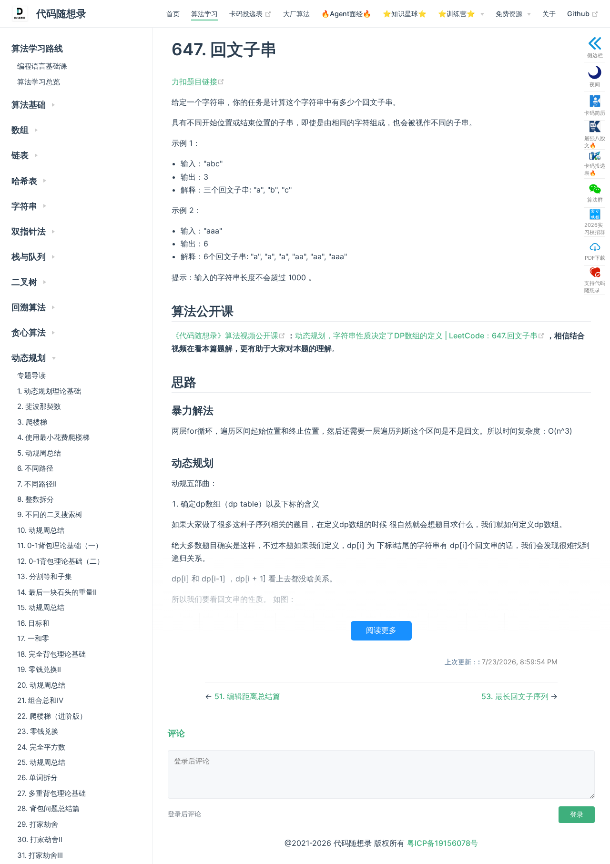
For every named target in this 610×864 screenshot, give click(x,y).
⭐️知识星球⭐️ (405, 14)
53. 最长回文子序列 (515, 696)
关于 (549, 14)
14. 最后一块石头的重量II (57, 592)
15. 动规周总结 (40, 607)
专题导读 (31, 375)
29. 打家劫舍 (37, 824)
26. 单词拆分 (37, 777)
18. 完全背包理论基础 (51, 654)
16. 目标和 (33, 623)
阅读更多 (381, 630)
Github (583, 13)
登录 (576, 814)
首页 (173, 14)
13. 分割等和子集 (44, 576)
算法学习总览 (38, 81)
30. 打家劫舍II (39, 839)
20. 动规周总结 (41, 685)
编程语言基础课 (42, 66)
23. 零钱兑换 (38, 731)
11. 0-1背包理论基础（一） (59, 545)
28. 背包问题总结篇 (48, 808)
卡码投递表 (250, 13)
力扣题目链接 (198, 81)
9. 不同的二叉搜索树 (49, 514)
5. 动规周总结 (39, 452)
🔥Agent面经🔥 (346, 14)
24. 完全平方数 (41, 747)
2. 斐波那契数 (39, 406)
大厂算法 (296, 14)
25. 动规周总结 (41, 762)
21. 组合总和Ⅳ (40, 700)
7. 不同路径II (37, 483)
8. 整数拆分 (35, 499)
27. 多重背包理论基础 (51, 793)
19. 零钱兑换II (39, 669)
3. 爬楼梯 (32, 422)
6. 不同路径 (35, 468)
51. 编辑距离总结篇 (247, 696)
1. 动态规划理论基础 (49, 391)
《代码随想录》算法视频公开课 (229, 335)
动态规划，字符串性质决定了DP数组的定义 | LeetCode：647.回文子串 (421, 335)
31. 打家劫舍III (40, 855)
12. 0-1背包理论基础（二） (60, 561)
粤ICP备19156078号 (442, 843)
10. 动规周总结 (40, 530)
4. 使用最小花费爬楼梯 (53, 437)
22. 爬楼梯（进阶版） (52, 716)
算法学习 (204, 14)
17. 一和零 (33, 638)
